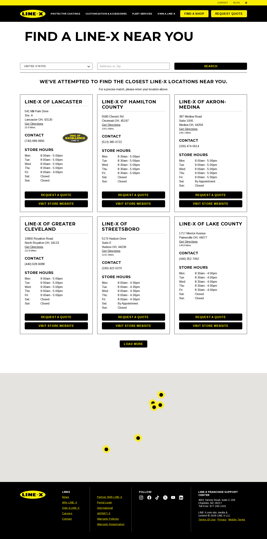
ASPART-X (103, 513)
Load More (133, 344)
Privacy (222, 519)
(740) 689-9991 (35, 140)
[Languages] (246, 2)
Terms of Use (207, 519)
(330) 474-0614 (189, 146)
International (105, 507)
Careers (67, 513)
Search (210, 66)
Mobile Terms (236, 519)
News (65, 497)
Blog (236, 2)
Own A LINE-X (70, 507)
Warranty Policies (108, 518)
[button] (56, 66)
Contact (222, 2)
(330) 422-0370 (112, 268)
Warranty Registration (111, 524)
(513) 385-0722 (112, 142)
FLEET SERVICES (142, 13)
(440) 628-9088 (35, 264)
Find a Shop (194, 13)
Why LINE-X (69, 502)
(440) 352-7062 (189, 258)
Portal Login (104, 502)
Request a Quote (56, 195)
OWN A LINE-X (166, 13)
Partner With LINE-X (109, 497)
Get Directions (34, 123)
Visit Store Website (56, 203)
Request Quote (229, 13)
